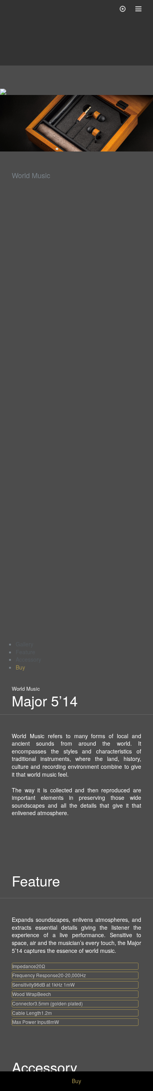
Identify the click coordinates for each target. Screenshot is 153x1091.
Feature (25, 652)
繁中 (63, 1067)
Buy (20, 667)
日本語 (81, 1067)
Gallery (24, 644)
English (101, 1067)
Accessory (28, 659)
